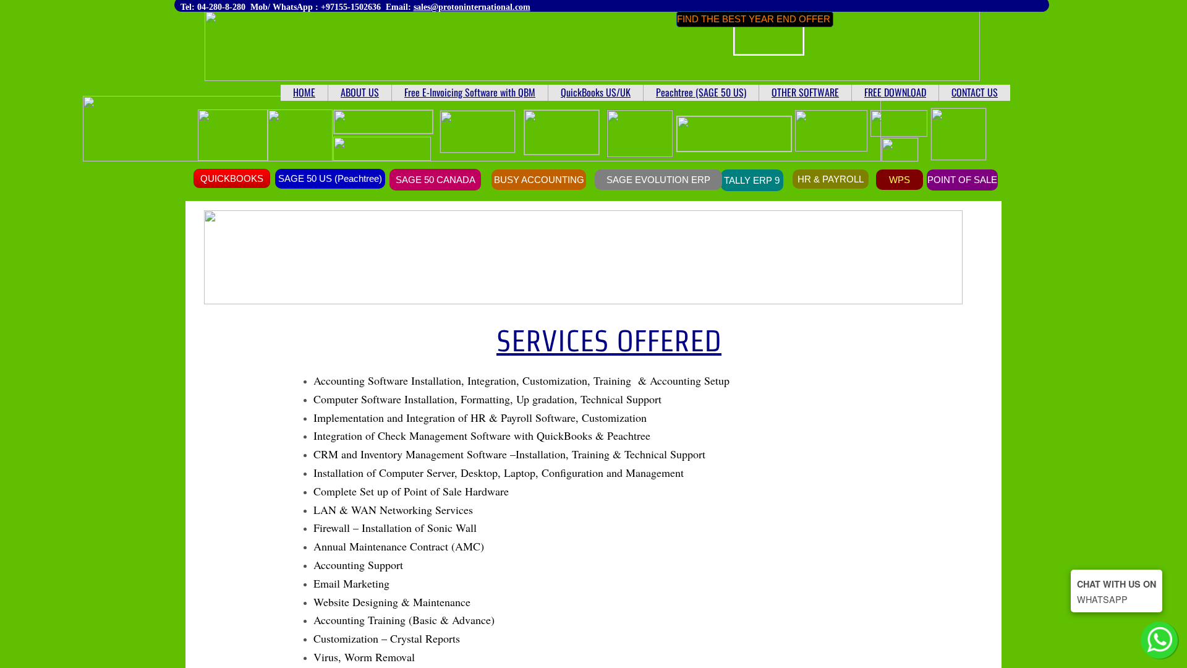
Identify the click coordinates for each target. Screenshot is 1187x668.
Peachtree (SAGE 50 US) (701, 92)
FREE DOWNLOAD (895, 92)
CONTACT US (974, 92)
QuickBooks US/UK (596, 92)
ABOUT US (360, 92)
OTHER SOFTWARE (805, 92)
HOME (304, 92)
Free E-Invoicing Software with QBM (469, 92)
